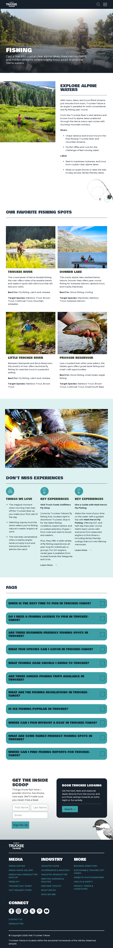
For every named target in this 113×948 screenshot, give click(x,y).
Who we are (48, 894)
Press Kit (14, 881)
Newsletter (16, 923)
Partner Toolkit (51, 886)
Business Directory (85, 866)
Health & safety (83, 881)
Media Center (17, 866)
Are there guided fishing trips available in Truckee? (46, 678)
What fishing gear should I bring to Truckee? (48, 663)
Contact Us (15, 919)
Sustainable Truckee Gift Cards (89, 871)
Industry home (50, 866)
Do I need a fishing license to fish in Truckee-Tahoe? (48, 618)
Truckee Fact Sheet (20, 886)
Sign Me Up (20, 825)
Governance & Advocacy (55, 870)
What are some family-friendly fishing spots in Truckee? (50, 737)
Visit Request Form (20, 890)
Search (68, 809)
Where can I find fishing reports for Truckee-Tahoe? (49, 754)
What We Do (48, 890)
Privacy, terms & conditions (83, 887)
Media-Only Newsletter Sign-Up (23, 876)
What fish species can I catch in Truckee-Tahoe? (50, 649)
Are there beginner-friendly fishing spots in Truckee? (48, 634)
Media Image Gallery (21, 870)
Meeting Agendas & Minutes (52, 880)
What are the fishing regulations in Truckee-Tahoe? (48, 694)
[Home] (11, 4)
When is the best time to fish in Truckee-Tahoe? (49, 603)
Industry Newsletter (54, 874)
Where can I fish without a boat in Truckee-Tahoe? (52, 723)
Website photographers (89, 877)
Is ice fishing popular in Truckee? (38, 709)
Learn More (46, 565)
